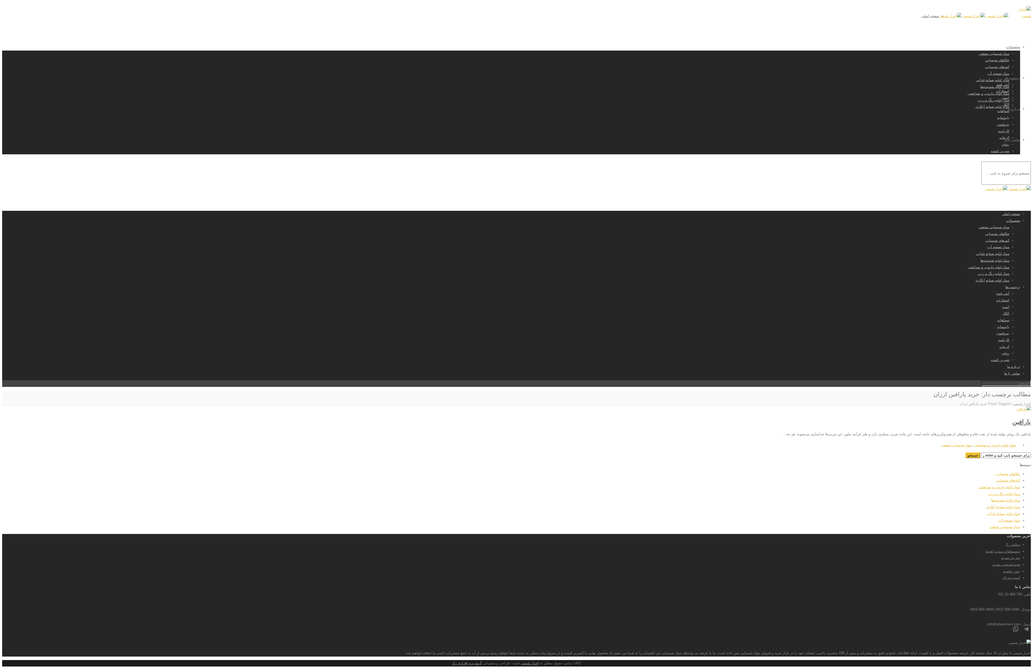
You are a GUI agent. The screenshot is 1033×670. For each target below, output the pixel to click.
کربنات (1004, 347)
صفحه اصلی (930, 16)
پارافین (1021, 421)
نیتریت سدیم (1010, 558)
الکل (1006, 104)
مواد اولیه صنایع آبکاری (992, 107)
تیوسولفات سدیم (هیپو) (1002, 551)
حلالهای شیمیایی (997, 60)
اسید (1005, 98)
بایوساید (1003, 118)
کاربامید (1003, 131)
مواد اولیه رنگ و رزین (993, 100)
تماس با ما (1012, 140)
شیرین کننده (1000, 151)
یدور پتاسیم (1011, 571)
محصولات (1013, 47)
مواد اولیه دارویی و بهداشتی (988, 93)
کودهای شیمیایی (997, 67)
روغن (1005, 144)
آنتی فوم (1002, 85)
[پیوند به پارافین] (1023, 409)
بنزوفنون (1002, 124)
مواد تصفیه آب (998, 74)
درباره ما (1013, 109)
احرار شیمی (530, 663)
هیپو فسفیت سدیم (1006, 564)
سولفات (1003, 111)
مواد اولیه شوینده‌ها (994, 87)
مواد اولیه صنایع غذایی (992, 80)
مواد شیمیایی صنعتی (994, 54)
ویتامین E (1013, 545)
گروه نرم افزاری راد (467, 663)
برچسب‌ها (1012, 78)
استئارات (1002, 91)
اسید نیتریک (1011, 578)
